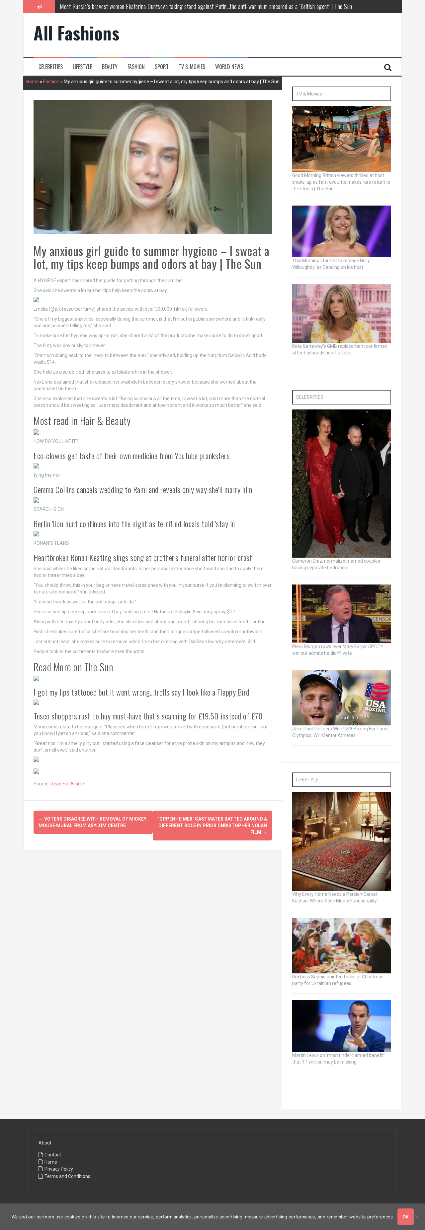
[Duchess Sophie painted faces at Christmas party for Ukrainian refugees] (341, 945)
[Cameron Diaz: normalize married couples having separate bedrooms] (341, 483)
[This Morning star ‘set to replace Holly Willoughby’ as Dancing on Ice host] (341, 231)
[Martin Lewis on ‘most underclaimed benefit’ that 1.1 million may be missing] (341, 1025)
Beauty (110, 67)
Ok (405, 1216)
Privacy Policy (58, 1169)
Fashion (136, 67)
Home (32, 81)
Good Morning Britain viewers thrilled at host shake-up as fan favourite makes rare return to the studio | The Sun (341, 182)
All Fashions (76, 32)
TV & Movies (192, 67)
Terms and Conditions (67, 1176)
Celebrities (51, 67)
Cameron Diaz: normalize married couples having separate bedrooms (133, 11)
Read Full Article (67, 783)
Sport (162, 67)
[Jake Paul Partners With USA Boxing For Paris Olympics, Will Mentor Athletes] (341, 697)
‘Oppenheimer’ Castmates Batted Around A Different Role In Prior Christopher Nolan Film (212, 825)
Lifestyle (82, 67)
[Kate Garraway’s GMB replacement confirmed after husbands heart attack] (341, 313)
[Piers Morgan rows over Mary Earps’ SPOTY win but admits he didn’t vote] (341, 613)
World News (229, 67)
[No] (416, 1216)
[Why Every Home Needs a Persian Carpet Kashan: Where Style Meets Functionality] (341, 841)
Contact (52, 1154)
